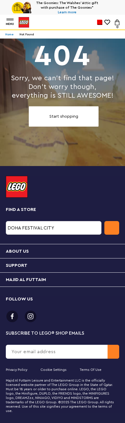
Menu (10, 24)
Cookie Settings (53, 369)
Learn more (67, 12)
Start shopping (63, 116)
